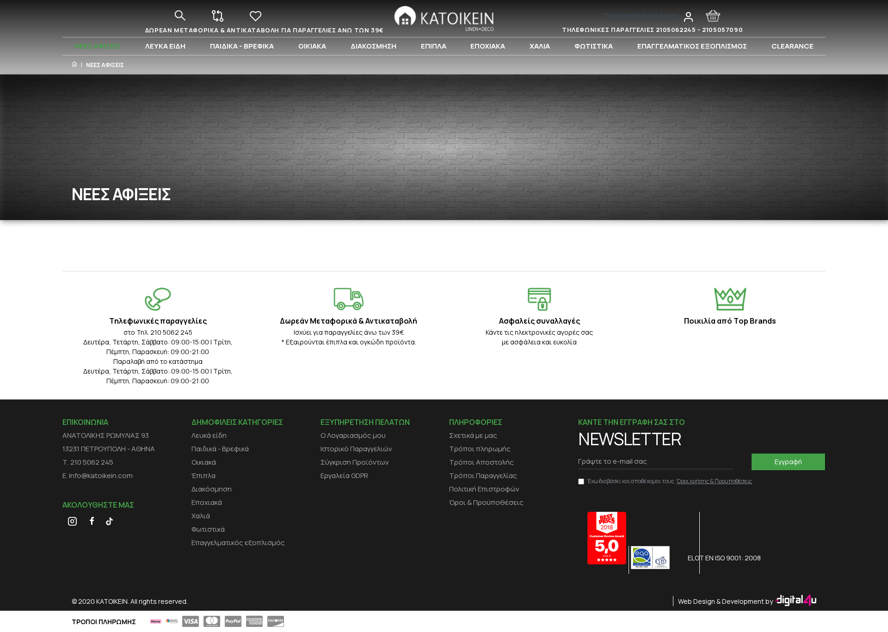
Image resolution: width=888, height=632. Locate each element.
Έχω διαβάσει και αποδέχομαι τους (669, 481)
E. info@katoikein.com (97, 475)
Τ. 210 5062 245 (87, 462)
